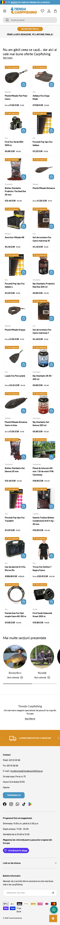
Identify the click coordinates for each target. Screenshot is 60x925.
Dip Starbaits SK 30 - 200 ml (43, 377)
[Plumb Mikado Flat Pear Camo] (16, 77)
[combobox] (30, 20)
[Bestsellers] (15, 657)
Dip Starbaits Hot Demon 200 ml (41, 424)
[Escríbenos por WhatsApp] (54, 909)
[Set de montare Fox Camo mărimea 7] (44, 311)
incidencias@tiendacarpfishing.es (26, 771)
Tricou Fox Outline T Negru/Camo (42, 568)
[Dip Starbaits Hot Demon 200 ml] (44, 403)
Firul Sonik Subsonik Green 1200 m (42, 615)
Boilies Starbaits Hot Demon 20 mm (15, 470)
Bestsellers (15, 672)
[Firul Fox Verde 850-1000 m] (16, 123)
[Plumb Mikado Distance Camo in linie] (16, 403)
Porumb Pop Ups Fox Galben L (15, 285)
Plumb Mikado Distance (44, 188)
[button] (55, 11)
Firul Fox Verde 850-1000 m (14, 143)
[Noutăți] (42, 657)
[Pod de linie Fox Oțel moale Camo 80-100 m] (16, 594)
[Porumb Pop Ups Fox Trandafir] (16, 499)
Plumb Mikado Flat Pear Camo (16, 97)
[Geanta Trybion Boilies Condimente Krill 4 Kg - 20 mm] (44, 499)
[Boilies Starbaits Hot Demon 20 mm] (16, 449)
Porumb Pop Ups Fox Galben (42, 143)
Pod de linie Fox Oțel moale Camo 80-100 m (15, 615)
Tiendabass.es (14, 795)
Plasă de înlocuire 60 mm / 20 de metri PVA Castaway (43, 471)
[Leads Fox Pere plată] (16, 357)
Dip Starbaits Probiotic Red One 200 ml (44, 285)
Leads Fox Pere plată (15, 375)
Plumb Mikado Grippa (15, 329)
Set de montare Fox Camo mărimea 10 (42, 239)
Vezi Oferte (30, 718)
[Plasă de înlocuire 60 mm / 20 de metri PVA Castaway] (44, 449)
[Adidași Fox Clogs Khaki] (44, 77)
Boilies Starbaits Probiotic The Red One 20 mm (15, 191)
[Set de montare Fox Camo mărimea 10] (44, 219)
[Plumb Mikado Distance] (44, 169)
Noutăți (42, 672)
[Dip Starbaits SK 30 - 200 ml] (44, 357)
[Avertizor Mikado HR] (16, 219)
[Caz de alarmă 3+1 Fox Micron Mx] (16, 548)
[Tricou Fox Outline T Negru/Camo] (44, 548)
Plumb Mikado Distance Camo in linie (16, 424)
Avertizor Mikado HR (14, 237)
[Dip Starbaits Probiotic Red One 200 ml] (44, 265)
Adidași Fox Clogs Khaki (41, 97)
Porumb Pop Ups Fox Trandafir (15, 519)
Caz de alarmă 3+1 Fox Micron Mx (15, 568)
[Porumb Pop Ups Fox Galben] (44, 123)
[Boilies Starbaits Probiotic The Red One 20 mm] (16, 169)
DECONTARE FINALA (30, 29)
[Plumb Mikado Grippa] (16, 311)
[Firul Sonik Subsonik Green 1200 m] (44, 594)
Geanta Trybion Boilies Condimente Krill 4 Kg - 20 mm (44, 520)
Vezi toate (8, 57)
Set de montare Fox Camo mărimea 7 (42, 331)
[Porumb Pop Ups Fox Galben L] (16, 265)
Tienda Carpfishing (15, 918)
